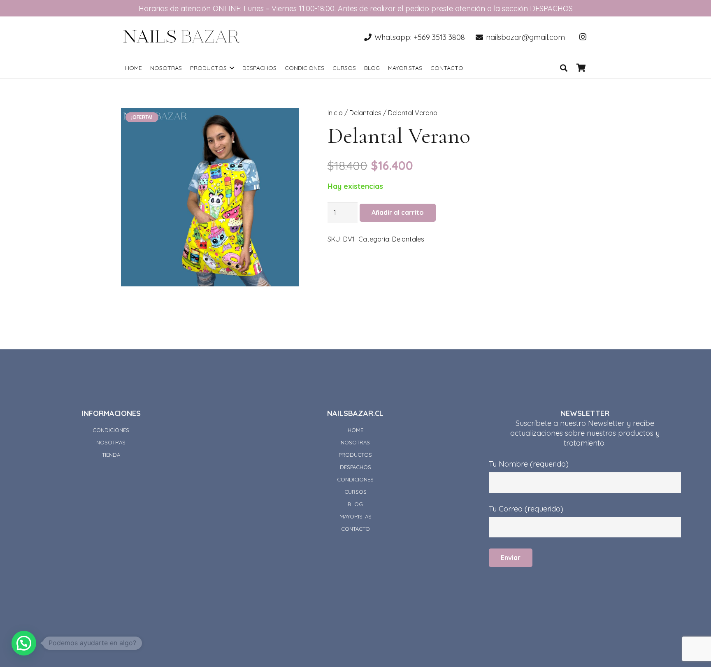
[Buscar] (563, 68)
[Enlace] (181, 37)
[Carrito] (581, 68)
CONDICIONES (111, 430)
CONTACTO (355, 528)
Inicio (335, 113)
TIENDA (111, 454)
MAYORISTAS (355, 516)
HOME (355, 430)
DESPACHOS (355, 467)
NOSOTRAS (110, 442)
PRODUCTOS (355, 454)
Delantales (365, 113)
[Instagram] (582, 37)
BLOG (355, 504)
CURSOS (355, 491)
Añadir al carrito (398, 212)
